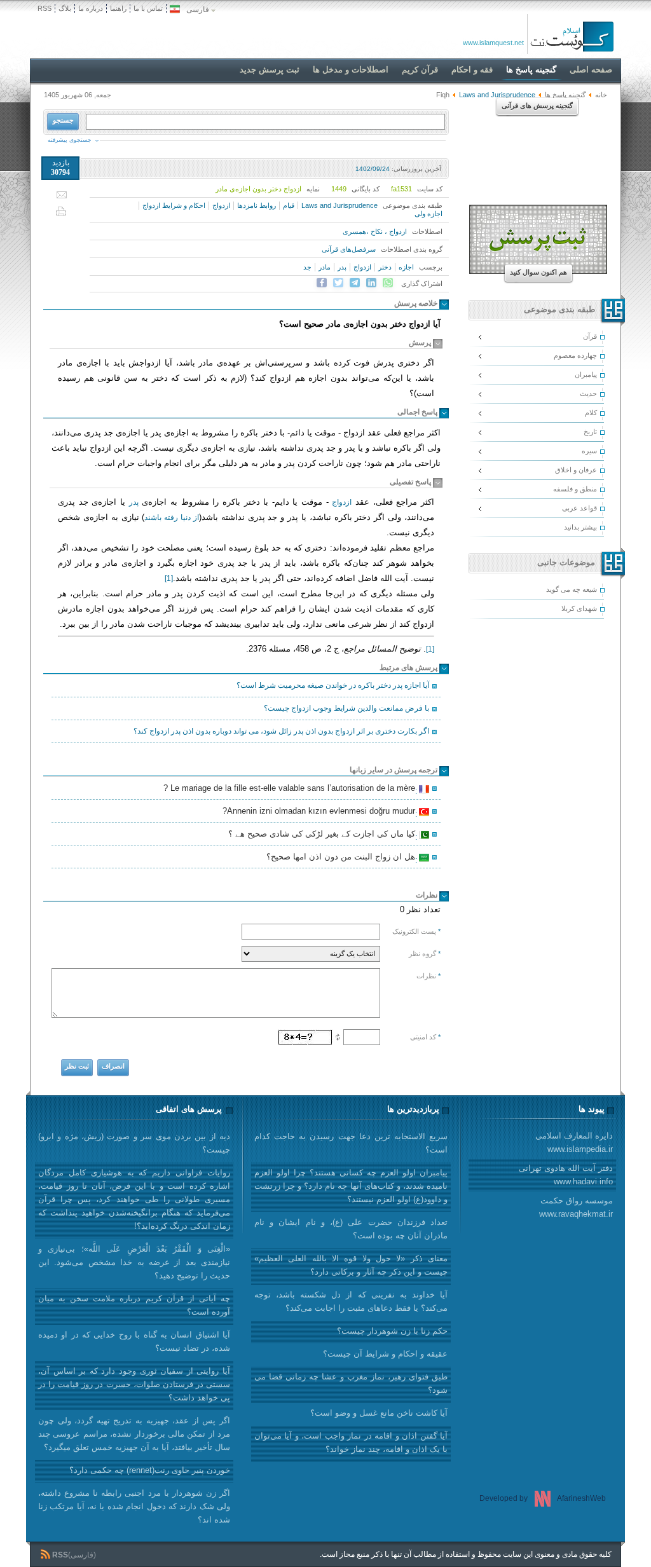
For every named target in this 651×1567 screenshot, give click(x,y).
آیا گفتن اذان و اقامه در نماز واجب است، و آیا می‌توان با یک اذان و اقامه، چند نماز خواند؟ (351, 1442)
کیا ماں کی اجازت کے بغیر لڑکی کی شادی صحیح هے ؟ (323, 835)
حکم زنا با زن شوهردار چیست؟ (392, 1331)
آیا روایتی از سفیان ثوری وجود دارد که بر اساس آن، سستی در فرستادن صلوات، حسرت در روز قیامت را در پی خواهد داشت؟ (134, 1384)
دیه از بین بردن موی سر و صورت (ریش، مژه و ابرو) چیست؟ (134, 1143)
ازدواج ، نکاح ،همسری (375, 231)
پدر (342, 267)
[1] (169, 578)
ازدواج (221, 205)
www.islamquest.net (493, 42)
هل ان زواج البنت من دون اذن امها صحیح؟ (342, 858)
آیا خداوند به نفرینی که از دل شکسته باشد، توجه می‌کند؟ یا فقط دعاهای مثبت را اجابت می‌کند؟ (351, 1301)
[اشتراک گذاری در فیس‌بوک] (322, 283)
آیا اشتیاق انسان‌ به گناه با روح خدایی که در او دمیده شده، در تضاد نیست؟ (134, 1341)
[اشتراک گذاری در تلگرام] (355, 283)
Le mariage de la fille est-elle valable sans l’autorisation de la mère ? (291, 789)
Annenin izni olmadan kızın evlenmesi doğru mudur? (321, 812)
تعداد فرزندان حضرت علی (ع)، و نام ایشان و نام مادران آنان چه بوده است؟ (351, 1228)
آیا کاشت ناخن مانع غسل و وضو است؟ (379, 1413)
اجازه (406, 267)
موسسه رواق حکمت (576, 1207)
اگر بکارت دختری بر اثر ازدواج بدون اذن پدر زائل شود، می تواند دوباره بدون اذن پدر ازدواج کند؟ (281, 731)
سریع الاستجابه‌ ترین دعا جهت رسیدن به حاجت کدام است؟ (351, 1143)
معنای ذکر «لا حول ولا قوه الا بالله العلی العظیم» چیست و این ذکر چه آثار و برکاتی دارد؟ (351, 1265)
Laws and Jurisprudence (339, 205)
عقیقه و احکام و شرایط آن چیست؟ (385, 1353)
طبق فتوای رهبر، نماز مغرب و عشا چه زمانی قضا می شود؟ (351, 1383)
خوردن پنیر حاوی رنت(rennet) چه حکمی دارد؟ (149, 1470)
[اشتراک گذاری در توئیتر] (338, 283)
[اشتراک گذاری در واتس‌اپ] (388, 283)
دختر (385, 267)
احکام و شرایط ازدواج (173, 205)
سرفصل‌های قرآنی (349, 249)
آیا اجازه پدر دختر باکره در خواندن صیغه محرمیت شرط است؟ (332, 685)
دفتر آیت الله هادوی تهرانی (566, 1174)
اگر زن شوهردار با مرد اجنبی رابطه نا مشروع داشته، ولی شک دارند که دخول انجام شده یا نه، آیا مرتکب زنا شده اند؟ (134, 1506)
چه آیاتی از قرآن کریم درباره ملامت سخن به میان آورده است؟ (134, 1305)
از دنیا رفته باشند (171, 517)
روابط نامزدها (256, 205)
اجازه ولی (428, 213)
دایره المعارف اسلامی (574, 1142)
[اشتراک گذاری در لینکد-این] (371, 283)
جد (307, 267)
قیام (288, 205)
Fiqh (442, 95)
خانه (601, 95)
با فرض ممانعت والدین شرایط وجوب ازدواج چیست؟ (346, 708)
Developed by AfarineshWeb (542, 1498)
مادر (325, 267)
